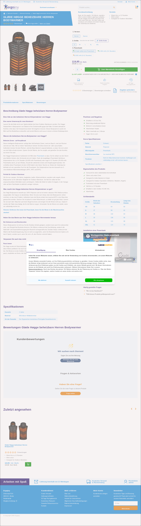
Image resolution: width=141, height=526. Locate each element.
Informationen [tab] (100, 250)
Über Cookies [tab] (70, 250)
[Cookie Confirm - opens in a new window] (105, 245)
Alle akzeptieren (99, 280)
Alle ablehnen (42, 280)
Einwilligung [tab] (41, 250)
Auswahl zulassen (70, 280)
